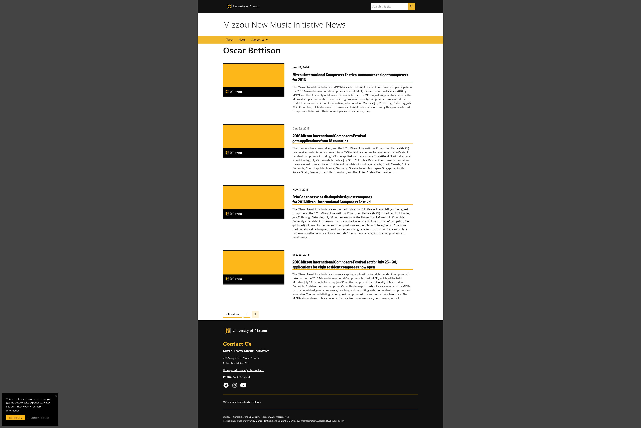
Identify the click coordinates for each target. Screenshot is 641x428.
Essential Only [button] (15, 417)
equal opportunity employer (246, 401)
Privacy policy (337, 420)
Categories (260, 40)
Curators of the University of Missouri (251, 416)
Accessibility (323, 420)
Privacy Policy (23, 406)
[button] (37, 417)
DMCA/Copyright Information (301, 420)
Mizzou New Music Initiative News (284, 24)
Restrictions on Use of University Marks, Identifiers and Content (254, 420)
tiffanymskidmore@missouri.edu (243, 370)
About (229, 39)
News (242, 39)
